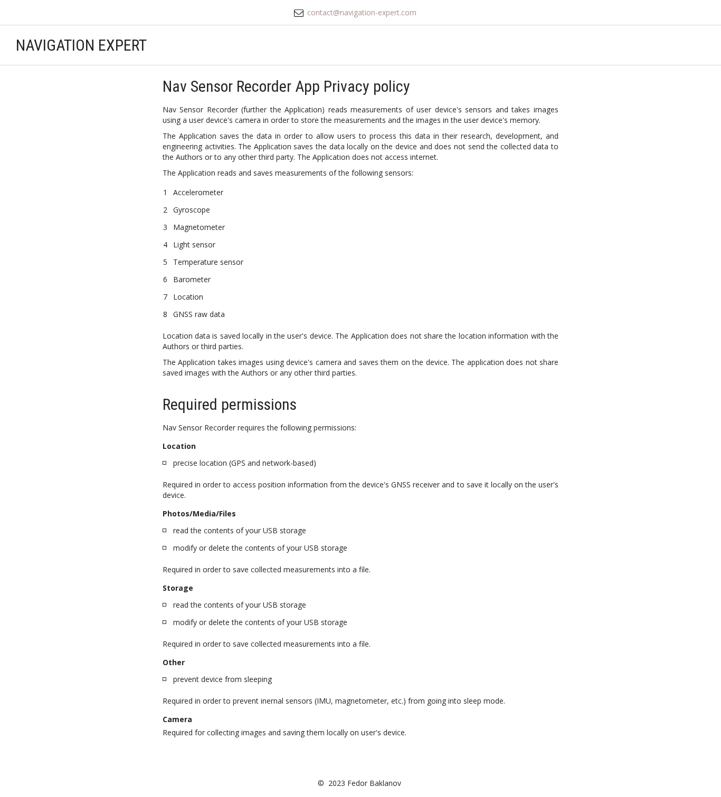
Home (448, 45)
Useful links (575, 45)
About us (635, 45)
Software (507, 45)
